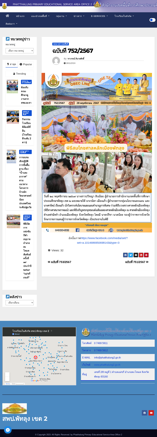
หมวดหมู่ (10, 44)
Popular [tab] (27, 64)
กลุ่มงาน (60, 16)
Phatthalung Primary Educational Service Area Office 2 (97, 434)
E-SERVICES (98, 16)
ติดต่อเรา (10, 23)
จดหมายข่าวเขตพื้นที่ (26, 81)
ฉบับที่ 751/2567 (135, 262)
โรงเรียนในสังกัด (123, 16)
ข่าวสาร (78, 16)
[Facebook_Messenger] (7, 429)
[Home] (7, 16)
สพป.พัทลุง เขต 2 (24, 418)
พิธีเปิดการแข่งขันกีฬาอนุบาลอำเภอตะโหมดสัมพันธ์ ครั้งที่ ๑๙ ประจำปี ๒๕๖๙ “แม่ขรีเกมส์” (27, 250)
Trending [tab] (20, 73)
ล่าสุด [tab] (12, 64)
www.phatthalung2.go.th (107, 365)
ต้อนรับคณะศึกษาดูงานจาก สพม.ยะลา (26, 95)
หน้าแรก (20, 16)
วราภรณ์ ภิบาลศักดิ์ (75, 58)
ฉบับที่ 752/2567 (72, 50)
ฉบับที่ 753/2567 (60, 262)
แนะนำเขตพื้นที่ (39, 16)
